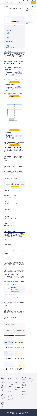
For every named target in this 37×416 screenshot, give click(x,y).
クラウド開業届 (9, 382)
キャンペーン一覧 (30, 377)
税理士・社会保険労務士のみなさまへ (18, 388)
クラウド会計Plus (2, 378)
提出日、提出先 (8, 32)
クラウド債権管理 (3, 386)
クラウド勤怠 (3, 397)
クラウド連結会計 (2, 391)
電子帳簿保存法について (10, 386)
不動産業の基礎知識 (23, 388)
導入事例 (16, 377)
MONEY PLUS (30, 380)
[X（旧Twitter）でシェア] (11, 335)
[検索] (32, 6)
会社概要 (22, 0)
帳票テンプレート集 (23, 392)
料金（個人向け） (16, 381)
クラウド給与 (2, 399)
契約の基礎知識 (23, 382)
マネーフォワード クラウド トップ (4, 0)
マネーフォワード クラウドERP (10, 384)
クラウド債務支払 (2, 388)
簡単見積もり (17, 2)
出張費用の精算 (8, 45)
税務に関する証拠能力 (9, 30)
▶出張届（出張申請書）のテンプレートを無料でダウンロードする (11, 284)
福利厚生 (27, 12)
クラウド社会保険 (2, 402)
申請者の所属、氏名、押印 (9, 33)
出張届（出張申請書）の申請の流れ (9, 41)
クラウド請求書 (3, 382)
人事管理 (27, 23)
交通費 (5, 226)
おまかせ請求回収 (9, 377)
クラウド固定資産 (2, 389)
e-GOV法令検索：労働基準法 (8, 325)
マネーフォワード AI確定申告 (3, 381)
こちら (17, 312)
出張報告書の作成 (8, 46)
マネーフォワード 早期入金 (10, 392)
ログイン (34, 0)
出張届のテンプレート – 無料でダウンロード (10, 47)
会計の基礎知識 (23, 379)
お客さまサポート (30, 0)
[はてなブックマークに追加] (17, 335)
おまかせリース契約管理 (10, 378)
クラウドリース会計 (3, 379)
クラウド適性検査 (2, 406)
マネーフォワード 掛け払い (3, 394)
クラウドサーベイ (2, 405)
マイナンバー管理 (27, 21)
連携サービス (20, 2)
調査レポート (30, 378)
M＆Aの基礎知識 (23, 387)
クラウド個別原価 (2, 390)
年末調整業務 (27, 19)
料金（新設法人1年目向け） (17, 382)
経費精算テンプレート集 (24, 391)
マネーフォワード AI (10, 399)
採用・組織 (27, 10)
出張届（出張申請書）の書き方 (9, 31)
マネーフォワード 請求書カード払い (11, 391)
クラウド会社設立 (9, 381)
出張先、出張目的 (8, 34)
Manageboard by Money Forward (10, 395)
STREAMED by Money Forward (10, 394)
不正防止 (7, 29)
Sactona (11, 396)
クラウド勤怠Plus (3, 398)
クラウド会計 (2, 377)
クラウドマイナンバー (2, 403)
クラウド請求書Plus (2, 385)
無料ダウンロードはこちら (14, 82)
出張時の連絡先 (8, 37)
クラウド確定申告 (3, 380)
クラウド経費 (2, 387)
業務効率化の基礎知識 (24, 385)
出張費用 (7, 39)
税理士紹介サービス (16, 378)
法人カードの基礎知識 (24, 384)
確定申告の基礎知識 (23, 380)
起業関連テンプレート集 (24, 394)
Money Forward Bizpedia (24, 377)
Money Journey (30, 381)
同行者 (7, 38)
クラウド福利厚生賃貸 (2, 404)
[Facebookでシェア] (6, 335)
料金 (11, 2)
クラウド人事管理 (2, 396)
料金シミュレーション (17, 384)
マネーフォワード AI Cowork (10, 398)
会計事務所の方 (25, 0)
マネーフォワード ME (31, 379)
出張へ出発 (8, 44)
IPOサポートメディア (16, 386)
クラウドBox (3, 393)
